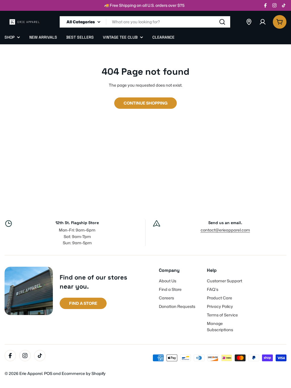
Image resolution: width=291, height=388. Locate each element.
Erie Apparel (30, 373)
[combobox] (145, 22)
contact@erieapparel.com (225, 230)
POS (48, 373)
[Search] (222, 21)
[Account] (262, 21)
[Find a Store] (249, 21)
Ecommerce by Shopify (83, 373)
